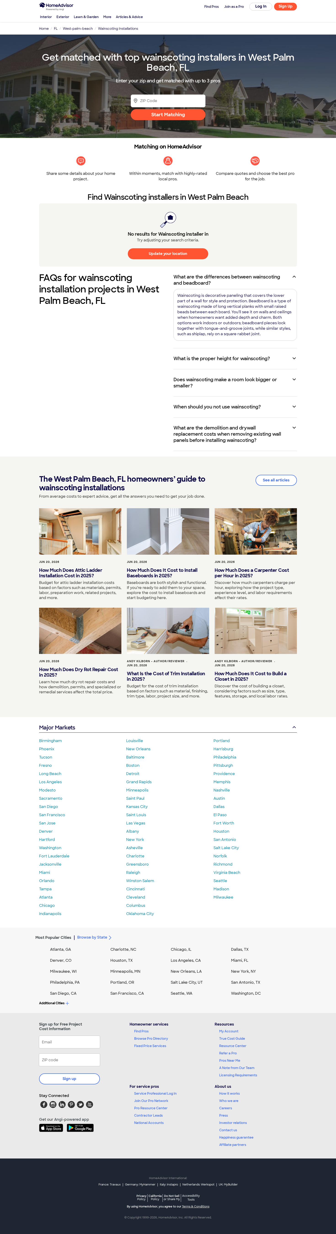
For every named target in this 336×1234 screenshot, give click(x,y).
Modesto (47, 790)
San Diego (48, 806)
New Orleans (138, 749)
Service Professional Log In (155, 1093)
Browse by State (92, 937)
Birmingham (50, 740)
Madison (221, 889)
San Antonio (224, 839)
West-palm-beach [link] (78, 29)
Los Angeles (50, 782)
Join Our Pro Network (151, 1101)
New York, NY (243, 971)
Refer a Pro (228, 1053)
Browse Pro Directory (151, 1039)
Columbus (135, 905)
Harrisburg (223, 749)
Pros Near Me (229, 1060)
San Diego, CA (63, 993)
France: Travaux (110, 1184)
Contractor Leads (148, 1115)
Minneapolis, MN (125, 971)
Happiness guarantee (236, 1137)
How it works (229, 1093)
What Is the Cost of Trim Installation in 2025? (166, 676)
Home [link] (44, 29)
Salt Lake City (226, 847)
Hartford (47, 839)
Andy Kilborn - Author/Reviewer (155, 661)
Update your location (168, 253)
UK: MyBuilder (228, 1184)
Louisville (134, 740)
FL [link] (56, 29)
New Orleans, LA (186, 971)
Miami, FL (239, 960)
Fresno (45, 765)
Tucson (45, 757)
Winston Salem (140, 880)
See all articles (276, 480)
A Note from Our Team (236, 1068)
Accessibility (191, 1198)
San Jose (47, 823)
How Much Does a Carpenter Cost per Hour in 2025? (252, 572)
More (107, 17)
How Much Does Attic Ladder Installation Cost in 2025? (70, 572)
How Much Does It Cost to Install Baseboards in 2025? (162, 572)
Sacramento (50, 798)
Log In (261, 6)
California (155, 1197)
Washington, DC (246, 993)
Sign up (69, 1078)
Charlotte (135, 856)
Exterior (62, 17)
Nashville (221, 790)
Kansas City (137, 806)
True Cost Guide (232, 1039)
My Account (228, 1031)
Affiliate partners (232, 1145)
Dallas (218, 806)
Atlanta (46, 897)
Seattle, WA (181, 993)
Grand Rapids (139, 782)
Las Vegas (135, 823)
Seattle (220, 880)
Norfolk (220, 856)
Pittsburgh (223, 765)
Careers (225, 1108)
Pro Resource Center (151, 1108)
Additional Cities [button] (51, 1003)
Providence (224, 773)
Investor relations (233, 1123)
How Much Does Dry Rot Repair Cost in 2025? (78, 672)
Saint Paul (135, 798)
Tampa (45, 889)
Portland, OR (122, 982)
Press (223, 1115)
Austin (219, 798)
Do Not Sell (172, 1197)
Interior (46, 17)
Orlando (46, 880)
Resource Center (232, 1046)
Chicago (47, 905)
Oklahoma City (140, 913)
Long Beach (50, 773)
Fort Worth (223, 823)
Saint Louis (136, 815)
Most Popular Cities (53, 937)
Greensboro (137, 864)
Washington (50, 847)
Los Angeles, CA (186, 960)
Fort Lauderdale (54, 856)
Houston (221, 831)
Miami (44, 872)
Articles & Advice (129, 17)
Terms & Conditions (195, 1206)
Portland (221, 740)
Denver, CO (61, 960)
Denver (46, 831)
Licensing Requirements (238, 1075)
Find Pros (141, 1031)
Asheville (134, 847)
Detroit (132, 773)
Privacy (141, 1197)
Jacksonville (50, 864)
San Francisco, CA (127, 993)
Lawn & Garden (86, 17)
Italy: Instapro (169, 1184)
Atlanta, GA (60, 949)
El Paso (220, 815)
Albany (132, 831)
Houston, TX (121, 960)
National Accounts (149, 1123)
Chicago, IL (181, 949)
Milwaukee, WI (63, 971)
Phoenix (46, 749)
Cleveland (135, 897)
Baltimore (135, 757)
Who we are (228, 1101)
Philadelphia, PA (65, 982)
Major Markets (57, 727)
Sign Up (286, 6)
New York (135, 839)
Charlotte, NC (123, 949)
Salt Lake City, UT (187, 982)
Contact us (228, 1130)
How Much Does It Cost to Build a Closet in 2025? (250, 676)
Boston (132, 765)
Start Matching (168, 115)
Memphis (221, 782)
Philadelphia (224, 757)
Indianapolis (50, 913)
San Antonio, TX (245, 982)
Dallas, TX (240, 949)
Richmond (222, 864)
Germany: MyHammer (140, 1184)
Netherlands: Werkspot (198, 1184)
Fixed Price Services (150, 1046)
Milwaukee (223, 897)
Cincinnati (135, 889)
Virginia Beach (226, 872)
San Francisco (52, 815)
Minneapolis (137, 790)
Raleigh (133, 872)
